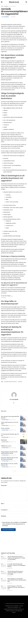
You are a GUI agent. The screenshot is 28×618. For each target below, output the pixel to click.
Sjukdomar (6, 6)
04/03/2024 (12, 466)
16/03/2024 (12, 425)
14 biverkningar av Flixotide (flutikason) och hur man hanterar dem (16, 587)
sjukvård (20, 381)
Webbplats (3, 516)
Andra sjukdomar (12, 6)
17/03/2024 (12, 419)
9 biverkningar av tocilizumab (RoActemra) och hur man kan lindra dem (16, 580)
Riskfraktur (4, 440)
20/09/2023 (13, 16)
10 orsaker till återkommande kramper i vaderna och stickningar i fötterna (16, 565)
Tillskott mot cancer (6, 446)
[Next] (15, 471)
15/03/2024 (12, 437)
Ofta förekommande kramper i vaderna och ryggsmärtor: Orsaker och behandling (16, 558)
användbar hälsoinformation (10, 381)
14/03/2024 (12, 447)
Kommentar (4, 485)
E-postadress (4, 509)
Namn (3, 503)
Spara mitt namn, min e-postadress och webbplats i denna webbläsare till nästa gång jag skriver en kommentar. (14, 524)
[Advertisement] (14, 20)
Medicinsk (14, 2)
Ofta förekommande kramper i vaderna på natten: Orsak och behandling (15, 573)
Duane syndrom (5, 428)
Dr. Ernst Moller (5, 16)
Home (2, 6)
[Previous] (13, 471)
